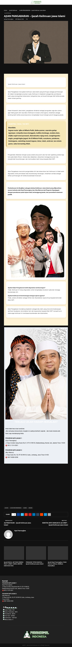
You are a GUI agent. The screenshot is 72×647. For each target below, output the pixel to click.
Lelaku (25, 507)
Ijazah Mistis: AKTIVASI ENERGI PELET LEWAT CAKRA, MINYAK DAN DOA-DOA (13, 564)
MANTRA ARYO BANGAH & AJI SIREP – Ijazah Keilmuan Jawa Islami (55, 524)
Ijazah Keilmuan (7, 13)
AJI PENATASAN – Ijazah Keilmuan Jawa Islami (17, 524)
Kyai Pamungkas (9, 19)
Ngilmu (30, 507)
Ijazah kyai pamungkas (15, 507)
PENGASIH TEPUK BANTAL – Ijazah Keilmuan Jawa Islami (34, 563)
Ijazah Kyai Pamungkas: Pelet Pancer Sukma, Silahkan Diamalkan (57, 564)
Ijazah (6, 507)
